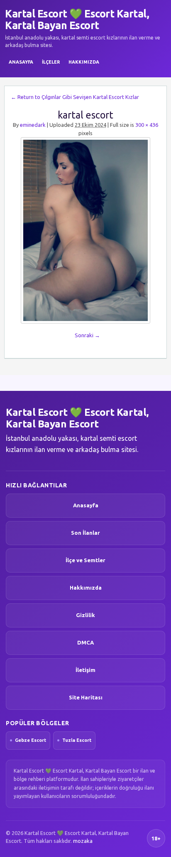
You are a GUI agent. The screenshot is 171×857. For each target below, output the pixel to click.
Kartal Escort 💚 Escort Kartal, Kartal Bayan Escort (77, 19)
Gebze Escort (30, 740)
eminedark (33, 125)
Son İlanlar (85, 533)
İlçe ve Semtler (85, 560)
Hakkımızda (83, 61)
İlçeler (51, 61)
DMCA (85, 642)
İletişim (85, 670)
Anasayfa (21, 61)
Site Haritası (86, 697)
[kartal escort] (85, 230)
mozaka (83, 841)
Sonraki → (87, 335)
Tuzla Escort (76, 740)
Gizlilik (85, 615)
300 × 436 (146, 125)
